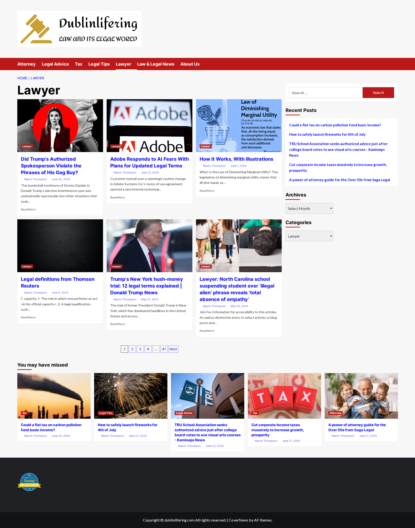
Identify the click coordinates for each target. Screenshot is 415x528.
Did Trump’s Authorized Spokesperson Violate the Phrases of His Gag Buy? (51, 165)
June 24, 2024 (61, 435)
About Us (190, 64)
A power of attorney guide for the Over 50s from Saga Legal (339, 180)
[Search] (395, 64)
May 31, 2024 (149, 299)
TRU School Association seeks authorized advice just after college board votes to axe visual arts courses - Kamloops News (338, 149)
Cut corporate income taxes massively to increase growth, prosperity (338, 167)
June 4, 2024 (60, 292)
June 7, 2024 (238, 165)
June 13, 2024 (150, 172)
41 (164, 349)
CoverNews (238, 520)
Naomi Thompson (35, 179)
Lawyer (123, 64)
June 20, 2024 (61, 179)
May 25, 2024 (239, 306)
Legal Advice (55, 64)
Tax (78, 64)
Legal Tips (99, 64)
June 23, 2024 (138, 435)
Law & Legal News (155, 64)
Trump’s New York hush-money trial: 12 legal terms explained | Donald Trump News (146, 285)
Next (173, 349)
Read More (28, 209)
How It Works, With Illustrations (236, 159)
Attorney (26, 64)
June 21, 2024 (291, 440)
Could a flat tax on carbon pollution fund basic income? (335, 125)
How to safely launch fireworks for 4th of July (327, 134)
